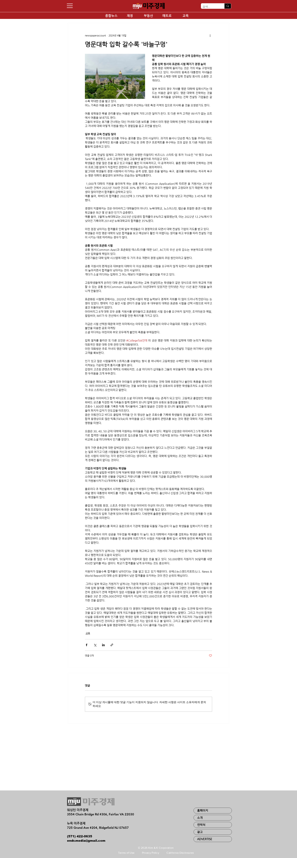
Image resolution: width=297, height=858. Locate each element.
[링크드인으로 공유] (103, 645)
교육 (88, 633)
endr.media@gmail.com (86, 840)
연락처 (201, 824)
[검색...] (227, 6)
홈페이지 (202, 810)
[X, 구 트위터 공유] (95, 645)
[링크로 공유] (111, 645)
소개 (200, 817)
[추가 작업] (210, 35)
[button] (70, 6)
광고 (200, 832)
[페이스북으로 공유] (86, 645)
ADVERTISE (204, 839)
